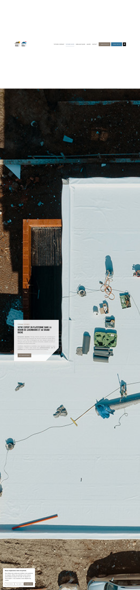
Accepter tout (28, 584)
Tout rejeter (19, 584)
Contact (94, 44)
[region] (19, 577)
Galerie (89, 44)
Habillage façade (80, 44)
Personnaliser (9, 584)
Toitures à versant (59, 44)
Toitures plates (70, 44)
